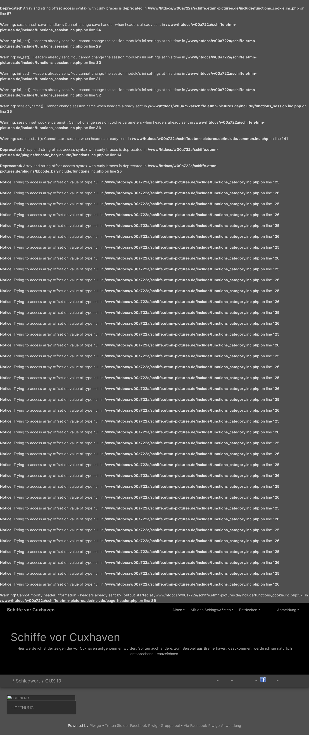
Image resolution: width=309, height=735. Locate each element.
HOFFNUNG (23, 707)
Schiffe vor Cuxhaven (31, 609)
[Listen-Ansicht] (297, 680)
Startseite (9, 680)
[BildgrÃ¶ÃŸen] (228, 681)
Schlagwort (28, 681)
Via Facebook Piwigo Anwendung (212, 725)
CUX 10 (53, 681)
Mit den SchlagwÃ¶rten (211, 610)
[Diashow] (241, 680)
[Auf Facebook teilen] (263, 679)
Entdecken (248, 610)
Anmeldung (286, 610)
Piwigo (95, 725)
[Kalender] (253, 681)
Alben (177, 610)
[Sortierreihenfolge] (214, 681)
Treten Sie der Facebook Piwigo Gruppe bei (142, 725)
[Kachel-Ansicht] (286, 680)
